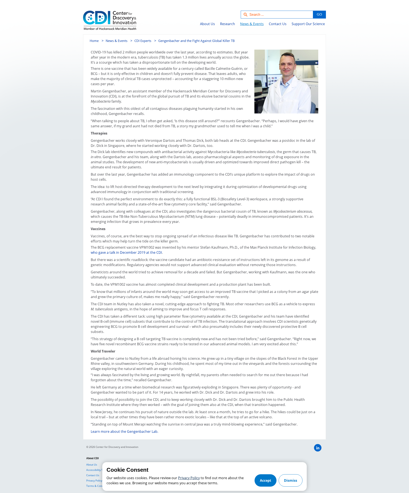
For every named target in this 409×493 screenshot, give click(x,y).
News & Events (252, 23)
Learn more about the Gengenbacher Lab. (124, 431)
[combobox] (277, 14)
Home (94, 41)
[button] (319, 14)
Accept (265, 480)
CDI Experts (142, 41)
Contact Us (278, 23)
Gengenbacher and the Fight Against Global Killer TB (196, 41)
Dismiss (290, 480)
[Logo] (100, 22)
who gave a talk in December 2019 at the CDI (126, 252)
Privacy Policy (189, 478)
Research (227, 23)
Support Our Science (308, 23)
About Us (207, 23)
